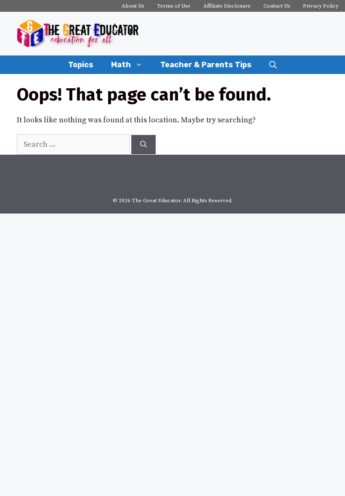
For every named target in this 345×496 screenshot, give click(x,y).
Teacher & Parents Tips (206, 64)
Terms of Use (174, 6)
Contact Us (276, 6)
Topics (80, 64)
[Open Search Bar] (273, 64)
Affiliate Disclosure (227, 6)
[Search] (143, 144)
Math (121, 64)
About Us (133, 6)
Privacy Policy (321, 6)
